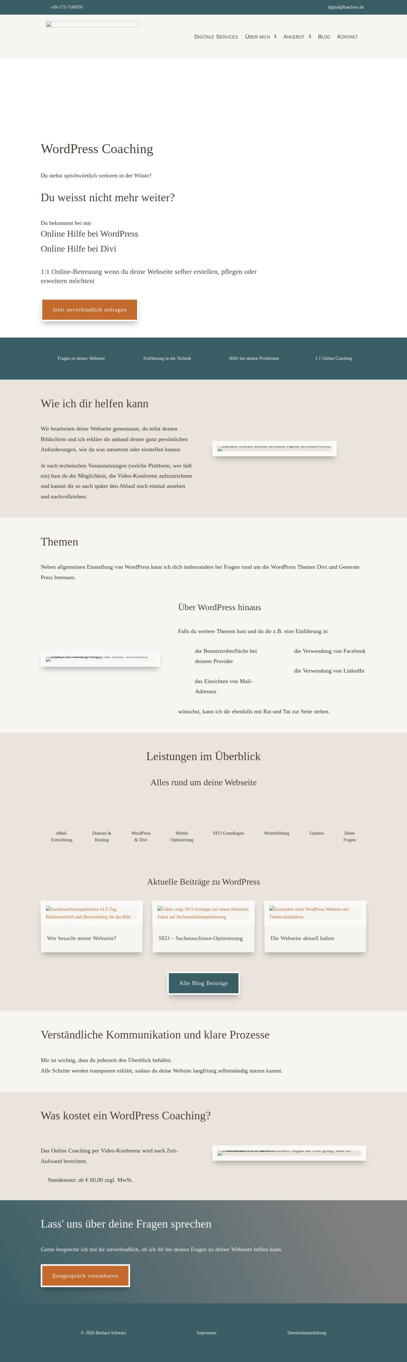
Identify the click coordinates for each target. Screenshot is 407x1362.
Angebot (294, 37)
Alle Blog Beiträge (203, 983)
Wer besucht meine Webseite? (81, 938)
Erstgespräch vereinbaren (85, 1276)
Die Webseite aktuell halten (302, 938)
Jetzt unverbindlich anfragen (89, 309)
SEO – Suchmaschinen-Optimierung (201, 938)
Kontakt (347, 37)
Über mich (257, 37)
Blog (324, 37)
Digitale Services (216, 37)
